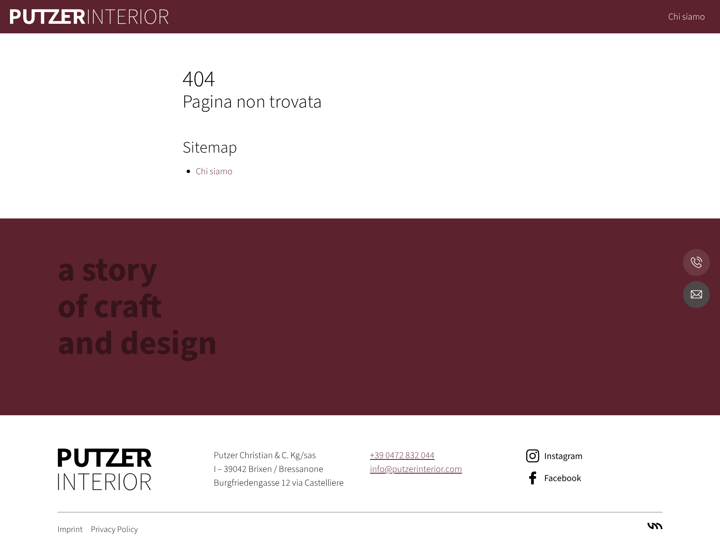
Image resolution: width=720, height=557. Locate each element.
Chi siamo (686, 16)
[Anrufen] (696, 262)
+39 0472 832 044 (402, 455)
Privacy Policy (114, 529)
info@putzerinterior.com (416, 469)
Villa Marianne (655, 525)
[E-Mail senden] (696, 294)
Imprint (70, 529)
